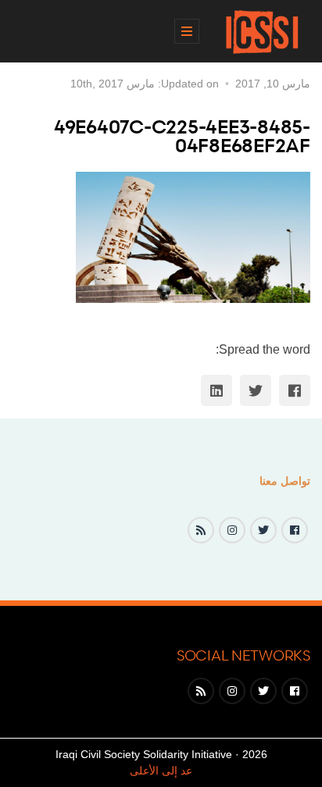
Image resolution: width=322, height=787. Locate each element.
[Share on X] (255, 390)
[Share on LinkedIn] (216, 390)
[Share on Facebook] (294, 390)
